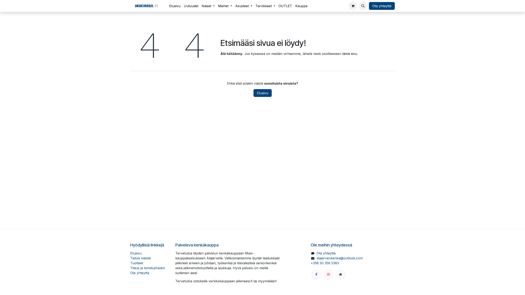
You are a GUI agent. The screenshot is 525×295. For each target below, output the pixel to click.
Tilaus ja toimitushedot (147, 268)
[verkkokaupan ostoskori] (352, 6)
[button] (363, 6)
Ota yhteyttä (381, 6)
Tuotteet (136, 263)
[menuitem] (175, 6)
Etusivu (262, 93)
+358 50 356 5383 (325, 263)
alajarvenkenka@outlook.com (340, 258)
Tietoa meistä (140, 258)
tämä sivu (349, 54)
